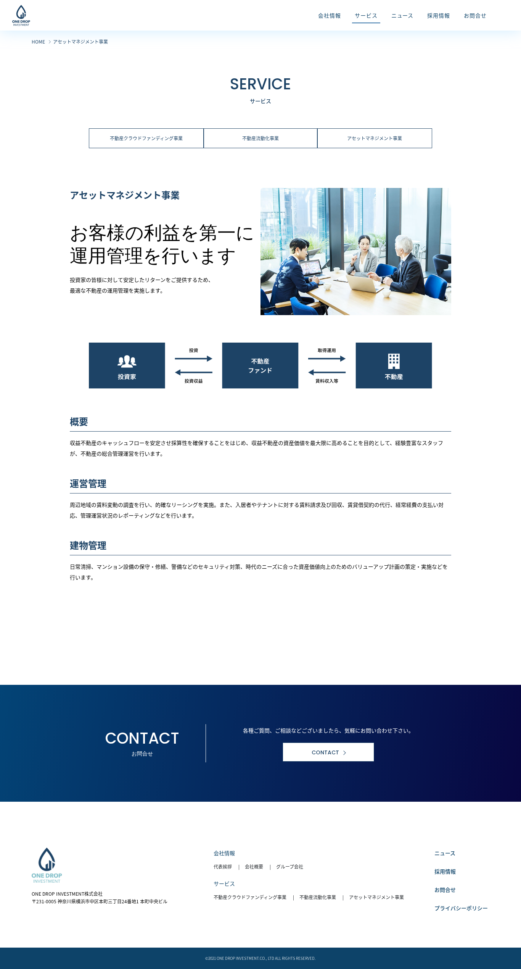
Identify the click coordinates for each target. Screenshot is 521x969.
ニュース (444, 853)
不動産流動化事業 (260, 138)
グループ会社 (289, 866)
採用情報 (445, 871)
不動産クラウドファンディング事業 (146, 138)
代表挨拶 (223, 866)
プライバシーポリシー (461, 908)
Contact (325, 752)
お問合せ (445, 889)
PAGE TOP (502, 933)
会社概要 (254, 866)
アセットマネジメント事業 (374, 138)
